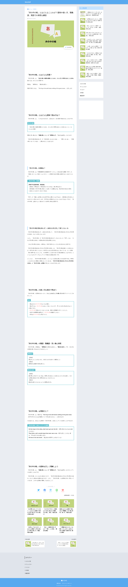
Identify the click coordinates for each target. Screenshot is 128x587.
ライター (82, 89)
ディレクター (83, 86)
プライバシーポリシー (67, 583)
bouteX (28, 2)
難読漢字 (82, 95)
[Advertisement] (50, 60)
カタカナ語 (83, 83)
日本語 (72, 495)
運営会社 (59, 583)
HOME (65, 580)
